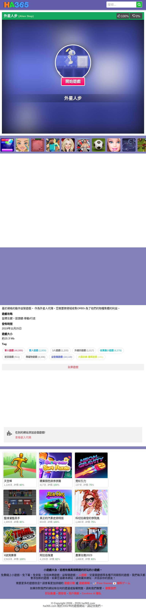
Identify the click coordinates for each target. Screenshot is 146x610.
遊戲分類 (69, 583)
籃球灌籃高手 (12, 518)
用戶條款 (74, 593)
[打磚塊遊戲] (7, 145)
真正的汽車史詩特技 (52, 518)
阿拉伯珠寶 (46, 555)
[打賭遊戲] (83, 145)
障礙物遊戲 (35, 357)
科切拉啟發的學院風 (87, 518)
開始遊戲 (73, 81)
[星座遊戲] (129, 145)
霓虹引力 (80, 480)
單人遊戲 (14, 350)
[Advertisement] (73, 398)
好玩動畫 (50, 593)
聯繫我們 (110, 588)
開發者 (62, 593)
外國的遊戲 (84, 350)
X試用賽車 (10, 555)
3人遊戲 (60, 350)
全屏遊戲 (73, 367)
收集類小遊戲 (111, 350)
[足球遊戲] (98, 145)
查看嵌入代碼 (23, 437)
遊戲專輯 (84, 583)
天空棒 (8, 480)
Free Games (104, 583)
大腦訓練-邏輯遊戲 (90, 357)
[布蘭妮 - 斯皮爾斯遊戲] (68, 145)
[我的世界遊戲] (53, 145)
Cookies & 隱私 (91, 593)
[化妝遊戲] (113, 145)
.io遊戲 (82, 574)
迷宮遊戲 (12, 357)
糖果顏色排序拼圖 (50, 480)
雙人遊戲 (37, 350)
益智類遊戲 (61, 357)
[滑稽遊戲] (37, 145)
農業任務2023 (83, 555)
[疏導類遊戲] (22, 145)
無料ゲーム (123, 583)
